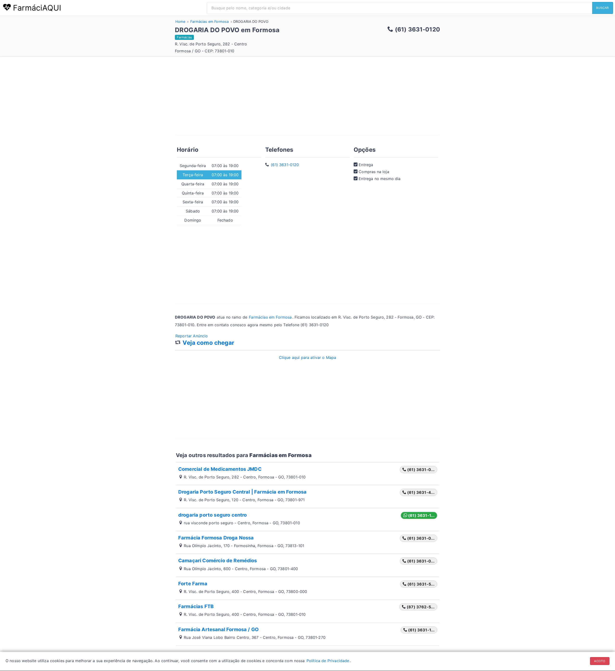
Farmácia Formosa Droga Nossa (216, 538)
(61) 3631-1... (421, 515)
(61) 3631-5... (420, 584)
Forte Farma (192, 583)
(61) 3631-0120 (285, 164)
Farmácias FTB (196, 606)
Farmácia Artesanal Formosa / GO (218, 629)
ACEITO (599, 661)
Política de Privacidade (328, 660)
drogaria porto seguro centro (212, 515)
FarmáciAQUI (36, 7)
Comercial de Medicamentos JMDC (220, 469)
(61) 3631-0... (420, 469)
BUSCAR (602, 8)
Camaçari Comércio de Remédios (217, 560)
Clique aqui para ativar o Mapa (307, 357)
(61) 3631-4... (420, 492)
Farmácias (184, 37)
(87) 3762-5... (420, 607)
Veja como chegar (208, 342)
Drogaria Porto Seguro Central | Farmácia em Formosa (242, 492)
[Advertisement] (307, 101)
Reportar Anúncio (191, 335)
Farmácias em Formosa (270, 317)
